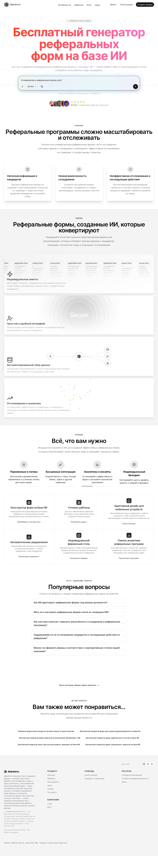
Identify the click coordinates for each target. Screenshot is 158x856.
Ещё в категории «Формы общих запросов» (79, 685)
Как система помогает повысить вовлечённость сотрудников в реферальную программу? (77, 623)
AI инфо (50, 789)
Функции (51, 775)
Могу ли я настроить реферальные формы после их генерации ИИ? (71, 612)
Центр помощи (91, 775)
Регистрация (126, 4)
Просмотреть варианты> (29, 556)
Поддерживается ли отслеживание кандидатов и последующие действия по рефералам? (77, 636)
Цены (97, 5)
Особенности (64, 5)
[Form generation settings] (42, 86)
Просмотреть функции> (129, 558)
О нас (49, 804)
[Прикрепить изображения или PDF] (22, 86)
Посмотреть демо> (79, 522)
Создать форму (145, 4)
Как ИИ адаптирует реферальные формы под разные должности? (70, 602)
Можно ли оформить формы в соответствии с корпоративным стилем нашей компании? (77, 650)
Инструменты (53, 782)
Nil (36, 843)
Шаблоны (78, 5)
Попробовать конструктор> (29, 522)
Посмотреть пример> (79, 558)
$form (124, 782)
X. (67, 843)
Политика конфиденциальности (135, 778)
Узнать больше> (129, 524)
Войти (113, 4)
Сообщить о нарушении (94, 778)
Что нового (52, 792)
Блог (89, 5)
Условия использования (132, 775)
